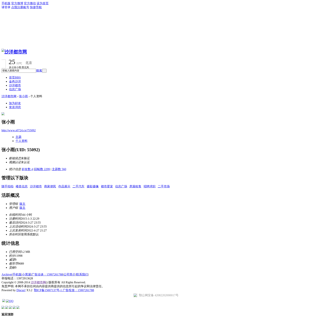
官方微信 (30, 3)
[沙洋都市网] (14, 51)
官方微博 (17, 3)
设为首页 (43, 3)
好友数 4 (27, 169)
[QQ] (9, 301)
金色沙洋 (15, 81)
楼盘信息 (22, 186)
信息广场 (15, 89)
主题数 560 (59, 169)
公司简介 (70, 274)
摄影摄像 (93, 186)
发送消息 (15, 107)
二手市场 (164, 186)
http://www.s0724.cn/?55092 (18, 130)
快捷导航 (36, 7)
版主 (22, 203)
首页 (15, 77)
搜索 (39, 70)
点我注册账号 (20, 7)
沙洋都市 (15, 85)
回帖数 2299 (42, 169)
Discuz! (21, 290)
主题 (18, 136)
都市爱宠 (107, 186)
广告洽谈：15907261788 (47, 274)
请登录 (5, 7)
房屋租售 (135, 186)
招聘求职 (150, 186)
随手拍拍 (7, 186)
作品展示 (64, 186)
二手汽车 (78, 186)
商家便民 (50, 186)
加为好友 (15, 103)
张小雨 (23, 96)
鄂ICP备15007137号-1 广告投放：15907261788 (64, 290)
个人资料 (21, 140)
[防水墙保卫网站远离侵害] (3, 301)
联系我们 (82, 274)
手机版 (5, 3)
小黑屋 (26, 274)
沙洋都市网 (8, 96)
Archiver (6, 274)
